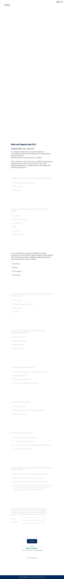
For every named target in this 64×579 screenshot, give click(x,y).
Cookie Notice (34, 558)
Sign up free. (39, 550)
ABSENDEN (32, 541)
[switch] (62, 1)
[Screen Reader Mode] (59, 2)
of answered (23, 577)
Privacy (28, 558)
